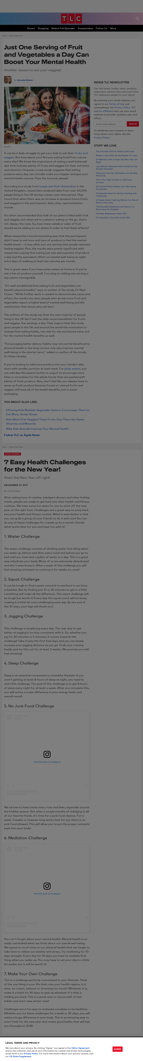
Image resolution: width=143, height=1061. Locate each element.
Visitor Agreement (80, 1047)
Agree (117, 1048)
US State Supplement (20, 1056)
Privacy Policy (31, 1053)
